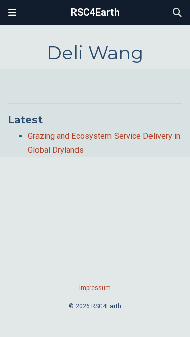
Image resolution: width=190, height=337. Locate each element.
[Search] (177, 13)
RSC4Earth (95, 12)
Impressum (95, 288)
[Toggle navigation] (12, 12)
